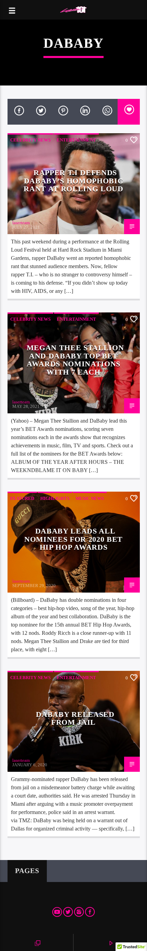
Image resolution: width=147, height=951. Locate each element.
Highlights (54, 498)
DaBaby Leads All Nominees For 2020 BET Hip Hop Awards (73, 539)
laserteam (21, 222)
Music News (90, 498)
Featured (22, 498)
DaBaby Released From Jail (75, 718)
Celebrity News (30, 139)
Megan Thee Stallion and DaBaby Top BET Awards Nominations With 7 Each (75, 359)
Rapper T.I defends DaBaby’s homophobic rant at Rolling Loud (73, 180)
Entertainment (76, 139)
